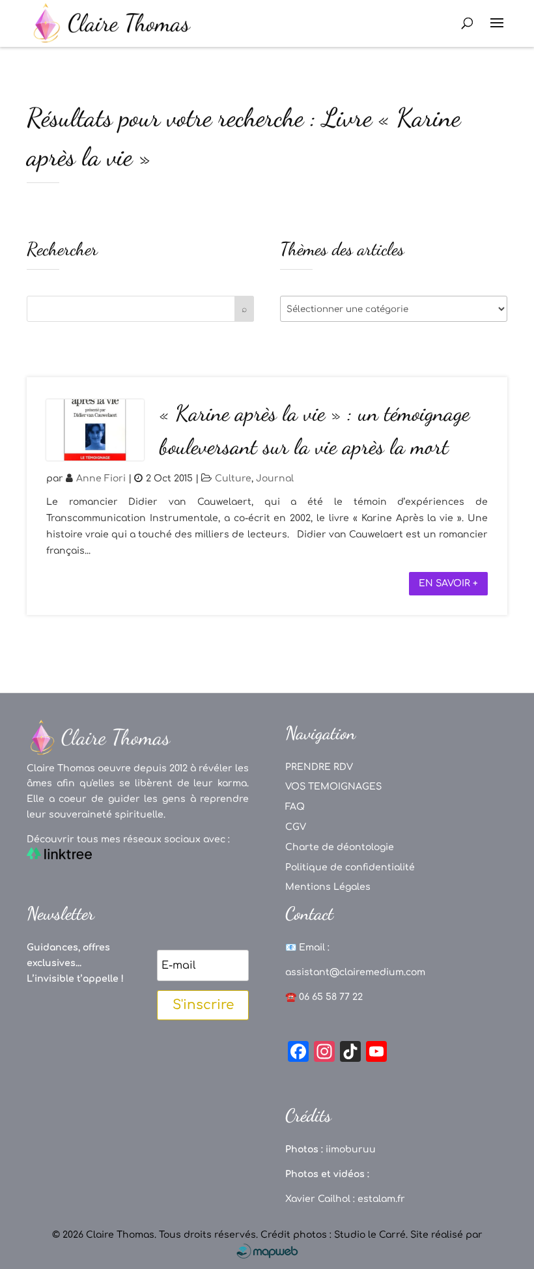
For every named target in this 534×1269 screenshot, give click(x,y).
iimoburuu (351, 1149)
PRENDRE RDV (319, 767)
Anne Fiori (101, 478)
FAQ (295, 807)
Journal (275, 478)
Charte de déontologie (339, 847)
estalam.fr (381, 1199)
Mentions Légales (328, 887)
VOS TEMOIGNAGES (333, 786)
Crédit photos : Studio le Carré (333, 1235)
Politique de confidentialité (350, 867)
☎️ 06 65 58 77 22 (324, 997)
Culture (233, 478)
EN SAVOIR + (448, 583)
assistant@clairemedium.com (355, 972)
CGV (295, 827)
